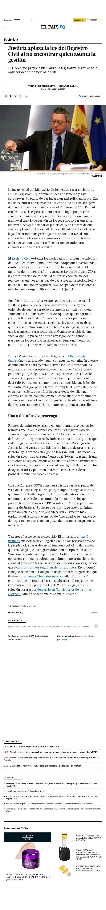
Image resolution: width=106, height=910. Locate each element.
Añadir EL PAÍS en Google (91, 96)
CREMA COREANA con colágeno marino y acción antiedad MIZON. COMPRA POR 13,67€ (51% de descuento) (28, 877)
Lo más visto (10, 778)
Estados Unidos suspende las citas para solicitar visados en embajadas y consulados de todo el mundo (49, 804)
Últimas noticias (12, 741)
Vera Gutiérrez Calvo (41, 86)
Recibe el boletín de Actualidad (25, 606)
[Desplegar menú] (6, 27)
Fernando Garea (68, 86)
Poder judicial (56, 626)
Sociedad (67, 626)
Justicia (85, 626)
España (45, 626)
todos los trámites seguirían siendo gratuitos (45, 567)
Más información (15, 639)
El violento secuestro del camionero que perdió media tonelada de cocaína (45, 766)
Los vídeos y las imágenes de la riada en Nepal (25, 791)
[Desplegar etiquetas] (96, 626)
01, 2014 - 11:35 (56, 89)
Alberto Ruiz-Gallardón (30, 626)
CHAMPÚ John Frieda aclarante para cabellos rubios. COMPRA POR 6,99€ (89, 838)
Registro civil (13, 626)
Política (11, 40)
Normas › (94, 613)
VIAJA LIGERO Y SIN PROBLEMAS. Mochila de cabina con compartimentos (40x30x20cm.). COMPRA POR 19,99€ (89, 854)
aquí (65, 639)
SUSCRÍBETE (78, 20)
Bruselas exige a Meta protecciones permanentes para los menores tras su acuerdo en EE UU (54, 752)
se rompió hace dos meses (42, 576)
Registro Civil (21, 258)
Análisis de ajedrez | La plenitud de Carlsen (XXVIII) (34, 746)
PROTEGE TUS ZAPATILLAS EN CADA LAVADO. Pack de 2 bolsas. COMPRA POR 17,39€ (89, 868)
